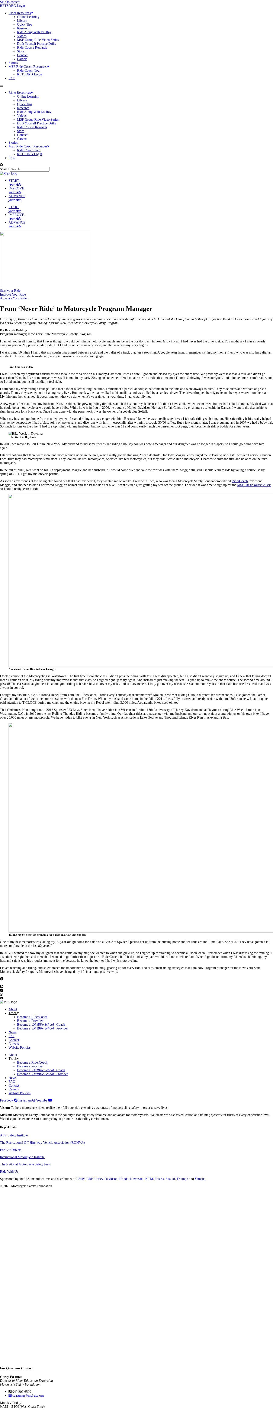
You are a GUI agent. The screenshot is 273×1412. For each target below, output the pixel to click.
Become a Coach (41, 1024)
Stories (13, 63)
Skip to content (10, 2)
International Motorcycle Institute (22, 1157)
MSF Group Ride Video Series (38, 40)
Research (23, 28)
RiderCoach (240, 481)
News (12, 1032)
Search (4, 169)
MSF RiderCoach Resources (28, 66)
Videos (21, 36)
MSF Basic (254, 485)
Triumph (182, 1179)
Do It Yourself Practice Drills (36, 43)
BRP (89, 1179)
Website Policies (19, 1047)
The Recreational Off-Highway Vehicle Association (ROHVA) (42, 1142)
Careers (22, 59)
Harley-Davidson (106, 1179)
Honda (123, 1179)
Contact (22, 55)
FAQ (12, 78)
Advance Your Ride (14, 298)
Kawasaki (137, 1179)
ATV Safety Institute (14, 1135)
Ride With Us (9, 1171)
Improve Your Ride (13, 294)
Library (22, 20)
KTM (149, 1179)
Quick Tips (24, 24)
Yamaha (200, 1179)
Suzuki (170, 1179)
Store (20, 51)
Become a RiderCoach (32, 1017)
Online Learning (28, 17)
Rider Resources (20, 13)
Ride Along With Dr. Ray (34, 32)
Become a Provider (30, 1020)
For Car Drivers (10, 1150)
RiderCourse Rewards (32, 47)
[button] (136, 85)
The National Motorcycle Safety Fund (25, 1164)
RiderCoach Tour (29, 70)
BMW (80, 1179)
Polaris (159, 1179)
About (13, 1009)
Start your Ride (10, 290)
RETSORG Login (12, 5)
